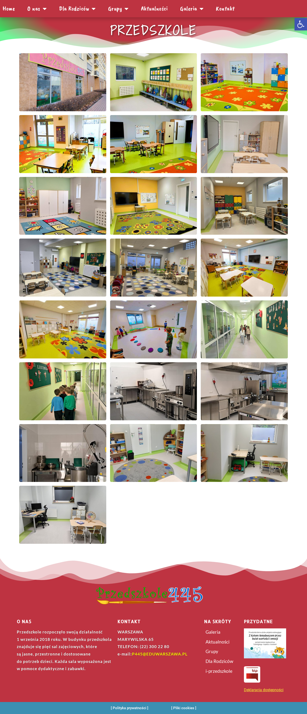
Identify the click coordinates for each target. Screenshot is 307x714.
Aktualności (154, 8)
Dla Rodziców (219, 661)
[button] (301, 24)
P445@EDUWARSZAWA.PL (160, 653)
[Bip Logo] (252, 674)
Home (9, 8)
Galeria (188, 8)
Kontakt (225, 8)
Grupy (115, 8)
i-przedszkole (219, 671)
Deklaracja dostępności (263, 690)
